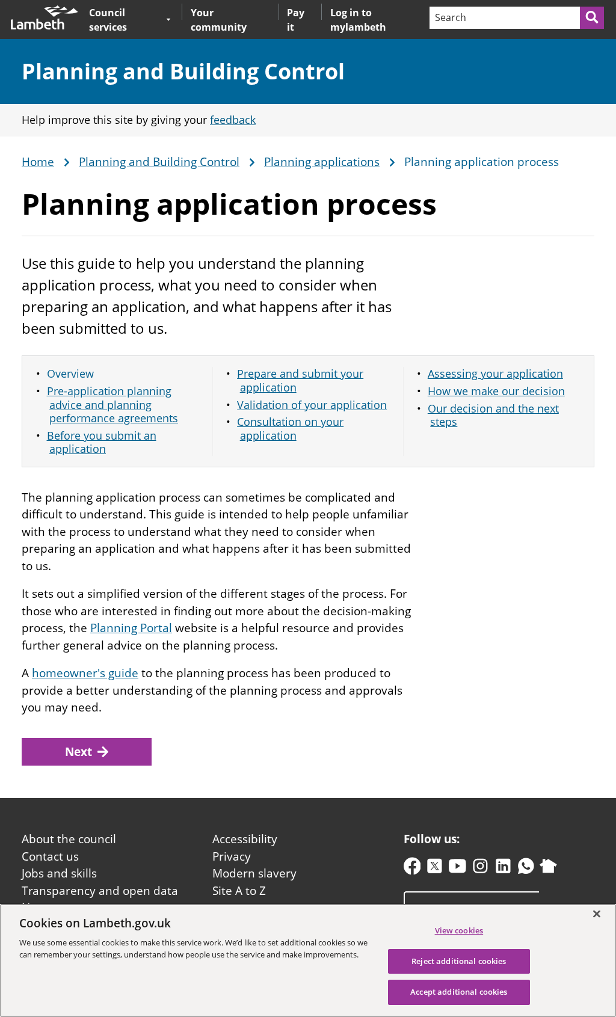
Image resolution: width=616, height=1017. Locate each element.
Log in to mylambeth (358, 20)
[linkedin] (503, 868)
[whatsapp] (526, 868)
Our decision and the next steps (493, 415)
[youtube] (457, 868)
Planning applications (322, 162)
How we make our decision (496, 391)
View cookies (459, 930)
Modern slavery (254, 873)
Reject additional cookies (458, 961)
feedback (233, 119)
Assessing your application (495, 373)
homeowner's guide (85, 673)
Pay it (295, 20)
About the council (69, 839)
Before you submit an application (101, 442)
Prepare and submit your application (300, 380)
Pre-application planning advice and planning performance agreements (113, 404)
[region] (308, 960)
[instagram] (480, 868)
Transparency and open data (100, 891)
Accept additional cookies (458, 991)
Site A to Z (239, 891)
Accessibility (244, 839)
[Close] (597, 913)
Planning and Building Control (183, 71)
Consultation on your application (290, 428)
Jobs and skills (59, 873)
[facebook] (412, 868)
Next (78, 752)
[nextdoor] (548, 868)
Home (38, 162)
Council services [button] (125, 19)
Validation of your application (312, 405)
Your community (219, 20)
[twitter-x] (434, 868)
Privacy (231, 856)
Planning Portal (131, 628)
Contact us (50, 856)
